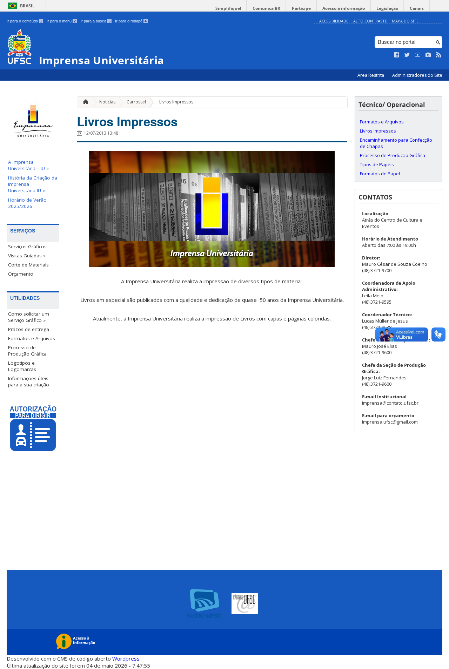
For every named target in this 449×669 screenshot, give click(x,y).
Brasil (27, 6)
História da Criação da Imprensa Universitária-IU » (32, 184)
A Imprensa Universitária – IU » (28, 165)
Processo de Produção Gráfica (27, 350)
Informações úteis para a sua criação (28, 381)
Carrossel (136, 102)
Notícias (107, 102)
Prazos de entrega (28, 329)
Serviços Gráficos (27, 246)
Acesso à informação (343, 8)
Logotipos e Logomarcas (22, 366)
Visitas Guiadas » (27, 255)
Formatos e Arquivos (31, 338)
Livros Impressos (176, 102)
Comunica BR (266, 8)
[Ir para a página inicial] (84, 102)
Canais (417, 8)
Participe (301, 8)
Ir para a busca (95, 21)
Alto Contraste (370, 20)
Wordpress (126, 658)
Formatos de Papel (380, 173)
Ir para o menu (61, 21)
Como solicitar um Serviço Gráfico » (28, 317)
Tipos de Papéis (377, 164)
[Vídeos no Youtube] (418, 55)
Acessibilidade (333, 20)
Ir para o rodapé (131, 21)
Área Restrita (371, 75)
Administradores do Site (417, 75)
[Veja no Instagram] (428, 55)
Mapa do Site (405, 20)
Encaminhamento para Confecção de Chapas (396, 143)
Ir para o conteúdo (24, 21)
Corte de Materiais (28, 265)
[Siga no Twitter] (407, 55)
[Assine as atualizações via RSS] (439, 55)
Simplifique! (228, 8)
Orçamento (20, 274)
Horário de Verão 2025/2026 (27, 203)
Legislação (387, 8)
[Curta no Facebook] (397, 55)
